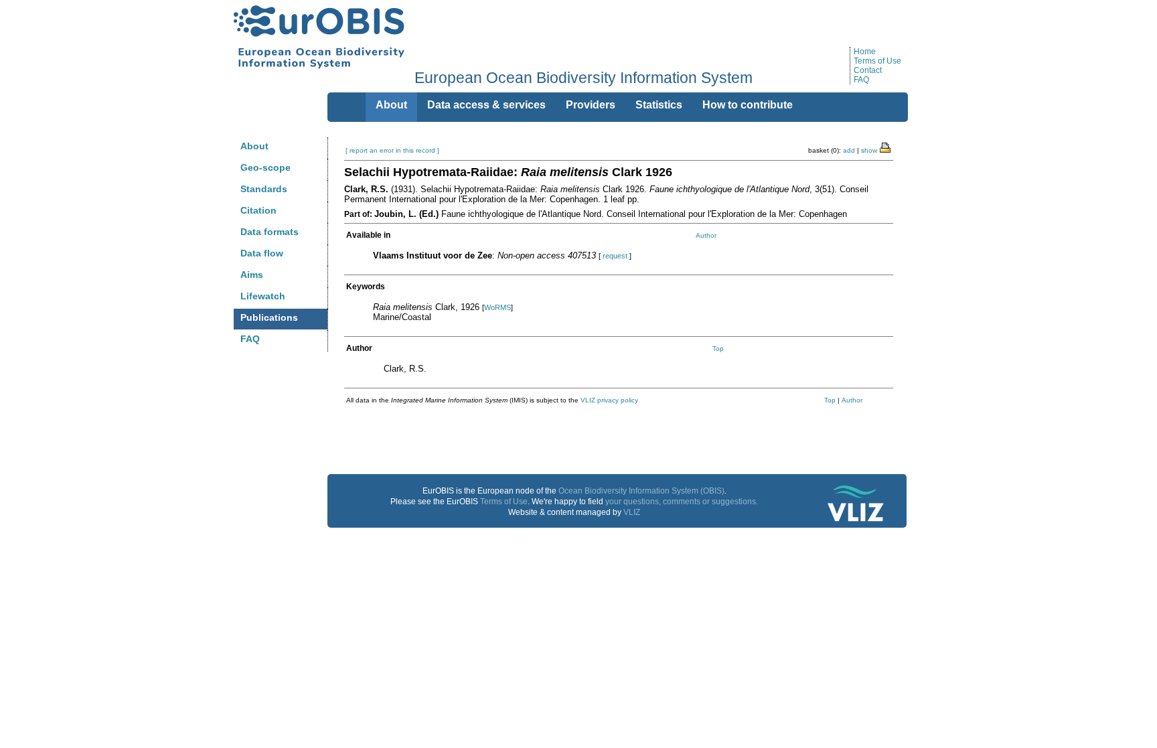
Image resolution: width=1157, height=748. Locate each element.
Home (865, 51)
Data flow (261, 253)
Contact (868, 70)
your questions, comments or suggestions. (681, 501)
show (869, 150)
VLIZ (631, 512)
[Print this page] (886, 147)
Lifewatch (262, 296)
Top (718, 348)
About (254, 146)
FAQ (861, 79)
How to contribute (747, 104)
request (615, 256)
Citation (258, 210)
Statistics (658, 104)
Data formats (269, 231)
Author (706, 235)
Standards (263, 188)
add (849, 150)
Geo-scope (265, 167)
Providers (590, 104)
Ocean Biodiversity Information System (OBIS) (641, 491)
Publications (269, 317)
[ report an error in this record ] (392, 150)
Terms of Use (877, 61)
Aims (251, 274)
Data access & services (486, 104)
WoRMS (497, 307)
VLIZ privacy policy (609, 400)
